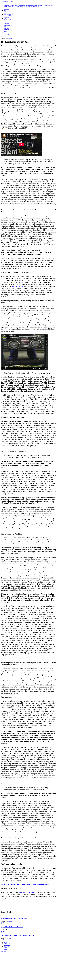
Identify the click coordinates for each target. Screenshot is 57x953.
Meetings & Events (8, 14)
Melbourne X (7, 6)
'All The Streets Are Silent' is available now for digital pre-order (25, 884)
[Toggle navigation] (12, 1)
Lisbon (17, 6)
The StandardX (7, 19)
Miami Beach (29, 5)
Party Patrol (6, 29)
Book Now (6, 9)
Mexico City (36, 6)
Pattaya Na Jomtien (28, 6)
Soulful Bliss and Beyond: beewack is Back (14, 918)
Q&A (5, 32)
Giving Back (7, 943)
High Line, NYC (8, 5)
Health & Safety (7, 945)
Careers (5, 942)
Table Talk (6, 28)
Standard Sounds (8, 25)
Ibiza (33, 5)
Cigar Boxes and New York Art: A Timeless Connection (17, 935)
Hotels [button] (5, 3)
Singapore (50, 5)
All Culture (6, 23)
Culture (5, 10)
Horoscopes (6, 34)
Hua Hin (37, 5)
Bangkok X (13, 6)
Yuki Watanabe (17, 286)
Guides (5, 26)
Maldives (41, 5)
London (46, 5)
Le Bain (5, 31)
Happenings (6, 13)
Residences (6, 17)
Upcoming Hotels (8, 15)
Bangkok (23, 5)
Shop (5, 18)
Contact (5, 949)
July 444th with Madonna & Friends (12, 927)
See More (3, 922)
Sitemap (5, 947)
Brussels (21, 6)
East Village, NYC (16, 5)
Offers (5, 11)
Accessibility (7, 946)
